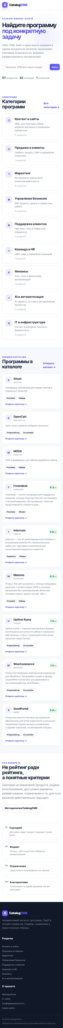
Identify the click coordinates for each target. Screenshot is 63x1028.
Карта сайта (8, 1008)
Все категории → (51, 105)
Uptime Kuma (22, 619)
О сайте (6, 998)
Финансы (7, 973)
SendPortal (20, 708)
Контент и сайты (10, 946)
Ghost (17, 378)
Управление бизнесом (13, 960)
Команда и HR (9, 969)
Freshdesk (20, 485)
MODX (17, 451)
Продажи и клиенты (12, 951)
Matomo (18, 575)
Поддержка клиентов (13, 964)
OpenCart (19, 416)
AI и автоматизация (12, 978)
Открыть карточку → (16, 404)
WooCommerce (23, 664)
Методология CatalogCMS (21, 808)
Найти (55, 67)
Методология (9, 994)
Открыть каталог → (49, 365)
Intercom (19, 530)
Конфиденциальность (13, 1003)
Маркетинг (7, 955)
